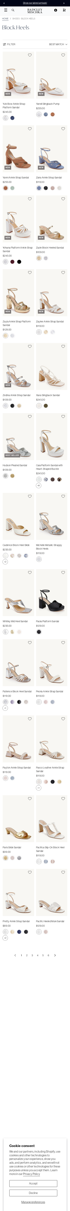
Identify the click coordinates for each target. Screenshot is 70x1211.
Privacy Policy (31, 1173)
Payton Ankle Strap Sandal (17, 767)
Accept (33, 1183)
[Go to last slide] (5, 3)
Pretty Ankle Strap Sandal (16, 921)
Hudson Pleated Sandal (15, 465)
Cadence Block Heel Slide (16, 545)
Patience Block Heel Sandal (17, 691)
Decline (33, 1193)
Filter (11, 44)
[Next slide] (64, 3)
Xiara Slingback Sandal (48, 395)
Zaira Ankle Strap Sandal (49, 177)
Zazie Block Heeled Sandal (50, 247)
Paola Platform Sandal (47, 621)
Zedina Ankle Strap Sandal (16, 395)
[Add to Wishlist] (29, 55)
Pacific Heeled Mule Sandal (50, 921)
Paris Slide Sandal (12, 847)
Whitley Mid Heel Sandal (15, 621)
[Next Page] (55, 955)
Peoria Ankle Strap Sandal (49, 691)
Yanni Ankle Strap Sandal (16, 177)
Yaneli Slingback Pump (48, 103)
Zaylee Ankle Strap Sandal (50, 321)
